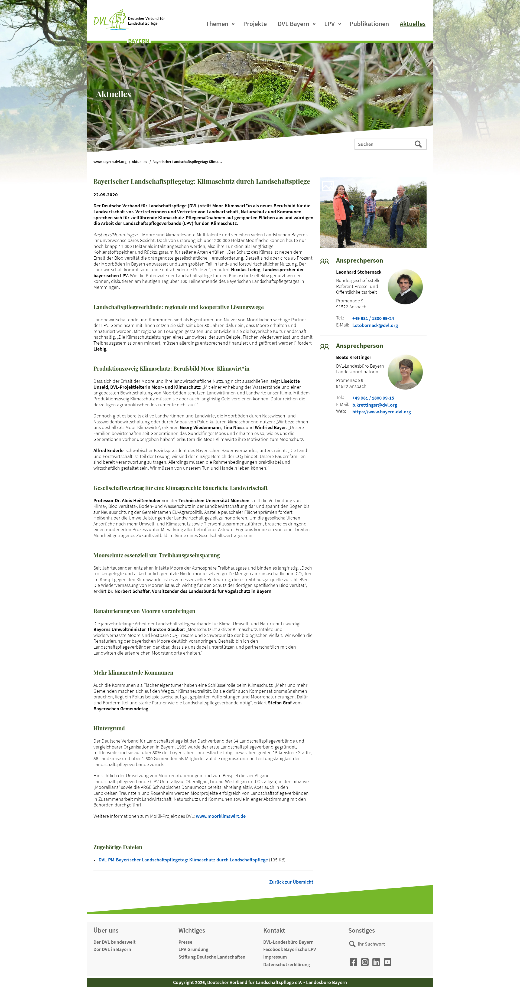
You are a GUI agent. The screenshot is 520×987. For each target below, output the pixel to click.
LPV (329, 23)
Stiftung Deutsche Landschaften (211, 957)
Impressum (275, 957)
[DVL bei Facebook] (353, 962)
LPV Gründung (193, 949)
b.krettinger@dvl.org (374, 405)
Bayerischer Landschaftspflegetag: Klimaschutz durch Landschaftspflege (190, 161)
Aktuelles (412, 23)
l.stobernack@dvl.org (375, 325)
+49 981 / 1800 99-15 (373, 398)
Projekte (255, 23)
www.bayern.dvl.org (109, 161)
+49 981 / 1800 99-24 (373, 318)
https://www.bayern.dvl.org (381, 412)
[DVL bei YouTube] (387, 962)
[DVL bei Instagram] (365, 962)
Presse (185, 942)
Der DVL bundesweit (114, 942)
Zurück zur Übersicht (291, 882)
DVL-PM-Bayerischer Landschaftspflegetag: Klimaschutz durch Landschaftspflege (184, 860)
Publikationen (369, 23)
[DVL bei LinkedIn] (376, 962)
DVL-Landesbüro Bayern (288, 942)
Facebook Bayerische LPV (289, 949)
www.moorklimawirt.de (221, 816)
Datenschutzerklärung (286, 964)
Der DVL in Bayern (112, 949)
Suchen (419, 143)
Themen (217, 23)
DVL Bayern (293, 23)
